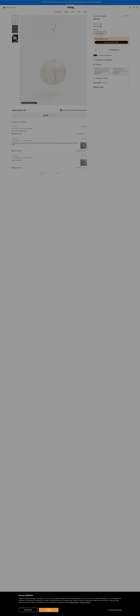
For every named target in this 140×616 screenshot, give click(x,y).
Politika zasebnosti (85, 602)
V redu (48, 610)
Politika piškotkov (74, 602)
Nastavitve (28, 610)
